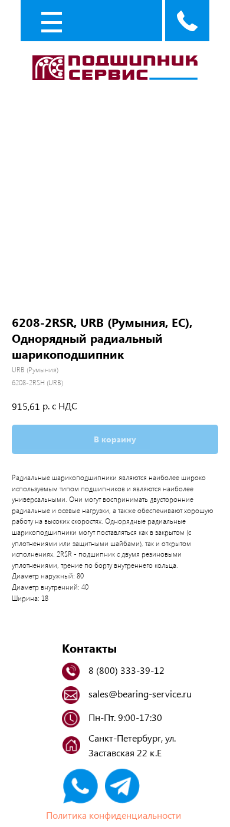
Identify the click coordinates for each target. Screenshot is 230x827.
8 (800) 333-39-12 (126, 670)
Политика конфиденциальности (113, 815)
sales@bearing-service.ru (140, 693)
